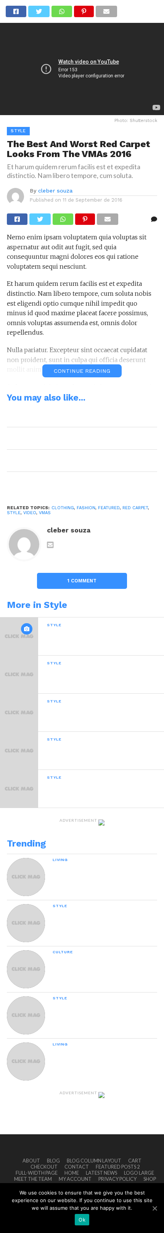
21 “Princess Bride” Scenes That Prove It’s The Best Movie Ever (76, 461)
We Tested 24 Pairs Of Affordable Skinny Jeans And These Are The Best (77, 483)
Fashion (86, 507)
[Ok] (154, 1208)
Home (71, 1173)
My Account (75, 1179)
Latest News (101, 1173)
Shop (149, 1179)
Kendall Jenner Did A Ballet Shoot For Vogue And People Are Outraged (78, 438)
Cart (134, 1161)
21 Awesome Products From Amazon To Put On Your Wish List (76, 416)
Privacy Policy (117, 1179)
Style (14, 512)
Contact (76, 1167)
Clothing (62, 507)
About (31, 1161)
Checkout (44, 1167)
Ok (82, 1220)
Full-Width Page (37, 1173)
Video (29, 512)
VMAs (45, 512)
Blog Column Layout (94, 1161)
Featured (109, 507)
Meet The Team (33, 1179)
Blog (53, 1161)
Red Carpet (135, 507)
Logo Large (139, 1173)
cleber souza (55, 191)
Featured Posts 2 (118, 1167)
